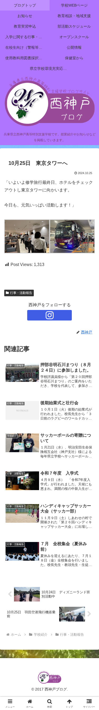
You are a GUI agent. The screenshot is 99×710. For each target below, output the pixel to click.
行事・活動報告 (21, 293)
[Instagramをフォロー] (49, 315)
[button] (88, 649)
